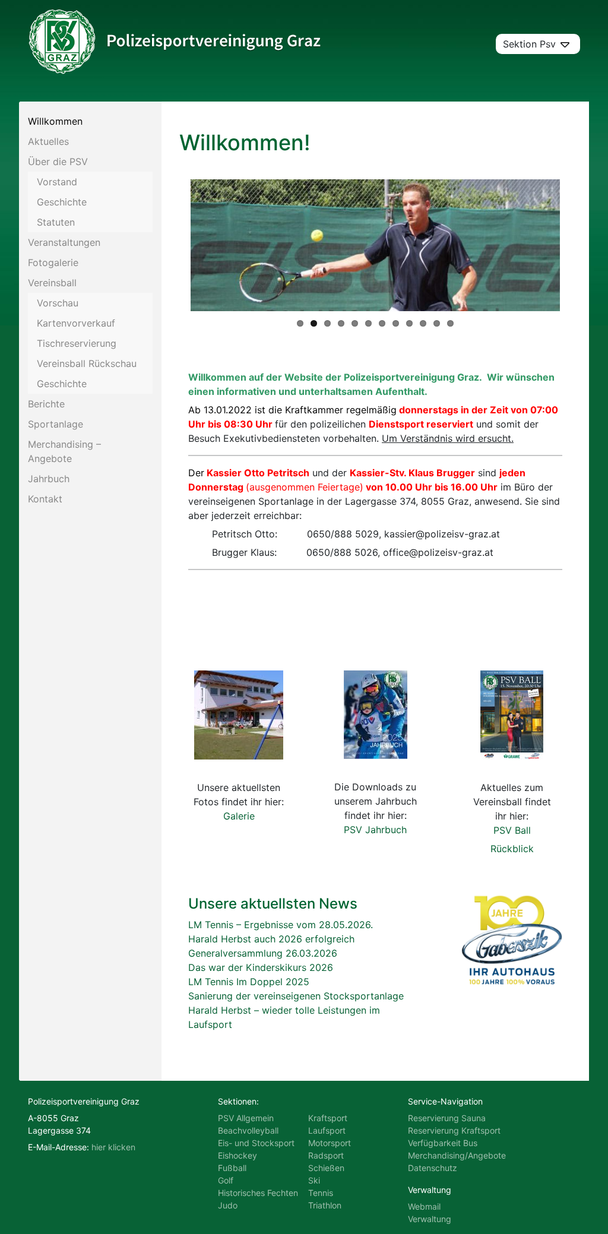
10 (423, 323)
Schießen (326, 1168)
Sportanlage (55, 424)
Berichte (46, 404)
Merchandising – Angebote (64, 451)
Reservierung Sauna (447, 1118)
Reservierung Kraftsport (454, 1130)
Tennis (320, 1193)
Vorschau (57, 303)
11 (436, 323)
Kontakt (45, 499)
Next (578, 245)
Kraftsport (327, 1118)
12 (450, 323)
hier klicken (113, 1147)
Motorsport (329, 1143)
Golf (225, 1180)
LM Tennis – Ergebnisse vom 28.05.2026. (280, 925)
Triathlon (324, 1205)
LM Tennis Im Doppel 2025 (248, 982)
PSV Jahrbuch (375, 830)
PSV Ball (512, 830)
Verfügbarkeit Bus (442, 1143)
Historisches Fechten (258, 1193)
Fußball (232, 1168)
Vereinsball (52, 283)
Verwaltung (429, 1219)
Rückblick (512, 849)
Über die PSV (58, 161)
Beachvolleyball (248, 1130)
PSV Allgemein (246, 1118)
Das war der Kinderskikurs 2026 (260, 967)
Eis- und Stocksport (256, 1143)
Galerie (239, 816)
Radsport (326, 1155)
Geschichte (62, 202)
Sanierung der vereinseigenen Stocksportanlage (296, 996)
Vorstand (57, 182)
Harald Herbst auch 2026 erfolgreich (271, 939)
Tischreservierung (76, 343)
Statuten (56, 222)
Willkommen (55, 121)
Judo (228, 1205)
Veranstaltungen (64, 242)
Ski (314, 1180)
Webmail (424, 1206)
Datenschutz (432, 1168)
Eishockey (237, 1155)
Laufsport (327, 1130)
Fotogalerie (53, 262)
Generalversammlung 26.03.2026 (262, 953)
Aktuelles (48, 141)
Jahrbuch (48, 479)
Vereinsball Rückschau (87, 363)
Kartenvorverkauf (76, 323)
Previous (173, 245)
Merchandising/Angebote (457, 1155)
